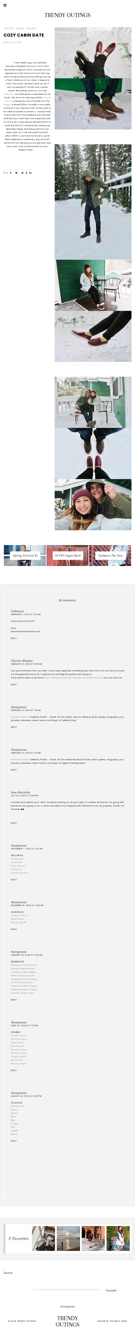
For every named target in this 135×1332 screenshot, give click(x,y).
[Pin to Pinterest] (16, 173)
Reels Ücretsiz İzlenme (23, 975)
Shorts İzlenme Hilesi (22, 982)
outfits (9, 28)
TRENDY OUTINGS (67, 15)
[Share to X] (22, 173)
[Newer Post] (16, 575)
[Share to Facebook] (10, 173)
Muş (13, 1127)
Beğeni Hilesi (17, 918)
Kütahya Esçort (19, 1039)
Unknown (17, 611)
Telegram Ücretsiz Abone (24, 979)
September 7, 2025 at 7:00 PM (27, 848)
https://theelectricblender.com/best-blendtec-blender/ (73, 677)
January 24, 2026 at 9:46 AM (27, 955)
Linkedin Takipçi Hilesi (22, 993)
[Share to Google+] (30, 173)
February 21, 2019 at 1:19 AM (26, 710)
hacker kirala (18, 859)
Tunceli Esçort (18, 1035)
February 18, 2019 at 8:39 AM (26, 664)
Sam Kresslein (20, 792)
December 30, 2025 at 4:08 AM (27, 905)
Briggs (8, 104)
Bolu (13, 1120)
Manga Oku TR (18, 922)
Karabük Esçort (19, 1049)
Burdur (14, 1113)
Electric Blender (22, 661)
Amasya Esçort (19, 1053)
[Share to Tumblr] (26, 173)
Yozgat (14, 1123)
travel (20, 28)
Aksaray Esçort (19, 1063)
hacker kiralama (19, 872)
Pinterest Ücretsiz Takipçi (24, 989)
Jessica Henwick (20, 717)
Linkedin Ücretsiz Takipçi (24, 986)
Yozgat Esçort (18, 1056)
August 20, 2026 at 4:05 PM (26, 1096)
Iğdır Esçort (17, 1060)
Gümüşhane (17, 1106)
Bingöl (14, 1109)
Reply (14, 638)
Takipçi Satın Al (19, 915)
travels (31, 28)
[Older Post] (118, 575)
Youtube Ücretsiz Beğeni (23, 972)
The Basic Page (118, 1321)
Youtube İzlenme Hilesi (23, 968)
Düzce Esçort (17, 1046)
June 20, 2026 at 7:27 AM (24, 1025)
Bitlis (13, 1116)
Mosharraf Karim (20, 759)
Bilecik (14, 1134)
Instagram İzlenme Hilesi (24, 965)
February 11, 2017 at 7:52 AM (26, 614)
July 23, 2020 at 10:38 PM (24, 795)
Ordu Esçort (17, 1042)
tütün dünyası (18, 865)
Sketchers (9, 94)
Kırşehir (15, 1130)
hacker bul (16, 862)
